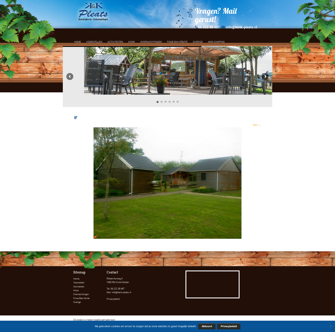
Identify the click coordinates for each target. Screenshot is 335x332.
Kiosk (76, 290)
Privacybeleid (113, 298)
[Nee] (330, 326)
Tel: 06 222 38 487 (115, 288)
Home (76, 278)
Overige (77, 302)
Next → (257, 125)
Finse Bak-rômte (81, 298)
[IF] (167, 237)
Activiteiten (78, 286)
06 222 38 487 (209, 27)
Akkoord (207, 326)
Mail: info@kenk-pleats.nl (119, 292)
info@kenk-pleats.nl (241, 27)
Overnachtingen (81, 294)
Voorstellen (78, 282)
